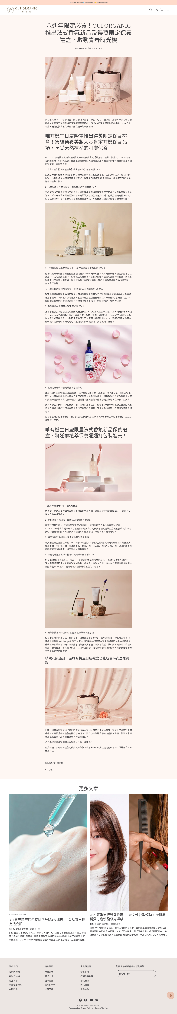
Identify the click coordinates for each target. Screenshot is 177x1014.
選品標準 (13, 980)
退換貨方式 (50, 985)
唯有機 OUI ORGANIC (91, 1005)
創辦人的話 (14, 976)
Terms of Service (101, 1008)
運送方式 (49, 976)
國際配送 (49, 980)
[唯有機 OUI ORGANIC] (22, 10)
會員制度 (84, 972)
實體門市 (13, 989)
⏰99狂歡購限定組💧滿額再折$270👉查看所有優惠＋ (88, 2)
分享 (51, 770)
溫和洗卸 (59, 763)
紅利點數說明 (86, 976)
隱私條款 (84, 985)
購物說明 (49, 966)
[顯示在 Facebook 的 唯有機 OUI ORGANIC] (80, 1000)
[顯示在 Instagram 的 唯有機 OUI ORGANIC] (86, 1000)
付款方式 (49, 972)
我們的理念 (14, 972)
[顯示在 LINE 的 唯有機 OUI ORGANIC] (97, 1000)
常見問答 (49, 989)
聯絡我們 (84, 980)
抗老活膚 (52, 763)
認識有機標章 (15, 985)
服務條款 (84, 989)
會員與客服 (85, 966)
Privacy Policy (86, 1008)
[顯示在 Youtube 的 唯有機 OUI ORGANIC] (91, 1000)
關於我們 (13, 966)
